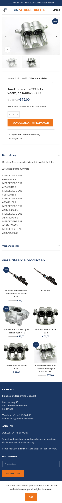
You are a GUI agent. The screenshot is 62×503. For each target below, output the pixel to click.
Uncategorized (15, 138)
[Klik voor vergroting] (8, 50)
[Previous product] (46, 83)
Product (45, 290)
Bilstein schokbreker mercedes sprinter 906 (16, 293)
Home (11, 78)
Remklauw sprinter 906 (45, 331)
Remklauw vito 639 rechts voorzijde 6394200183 (45, 368)
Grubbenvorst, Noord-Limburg (18, 442)
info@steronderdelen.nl (22, 418)
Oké (31, 497)
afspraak (38, 448)
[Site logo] (29, 9)
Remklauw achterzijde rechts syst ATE (16, 331)
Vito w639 (22, 78)
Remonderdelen (38, 78)
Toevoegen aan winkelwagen (30, 122)
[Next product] (52, 83)
